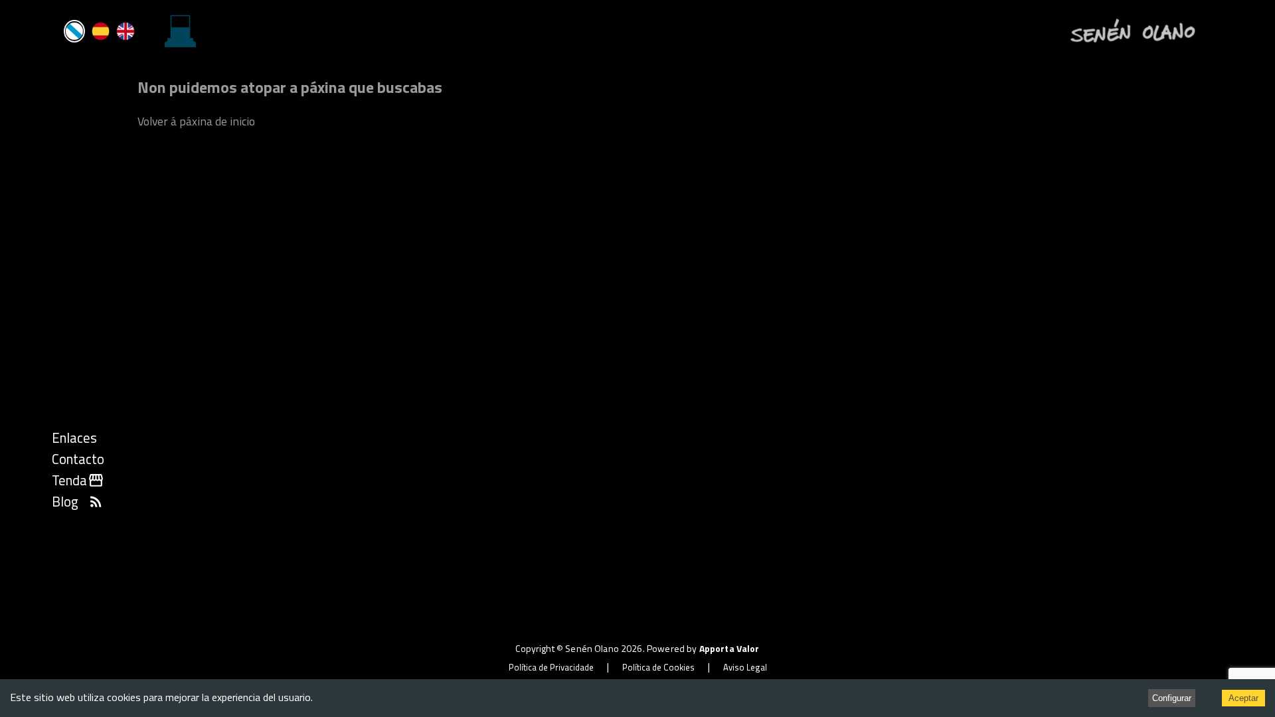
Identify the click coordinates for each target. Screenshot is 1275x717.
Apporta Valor (729, 648)
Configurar (1171, 698)
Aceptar (1243, 698)
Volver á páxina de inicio (196, 121)
